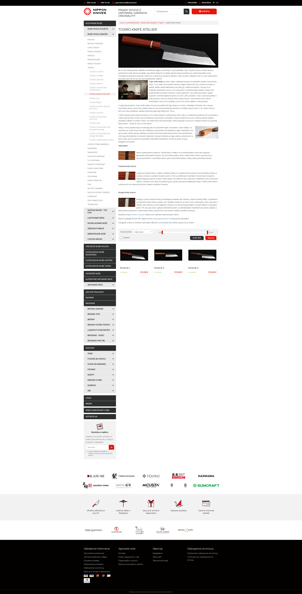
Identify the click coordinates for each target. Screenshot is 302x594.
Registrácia (206, 3)
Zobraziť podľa (125, 232)
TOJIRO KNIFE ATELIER (99, 94)
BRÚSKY (91, 319)
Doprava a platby (91, 560)
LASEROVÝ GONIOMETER (99, 330)
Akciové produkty (95, 292)
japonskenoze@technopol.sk (126, 3)
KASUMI (91, 40)
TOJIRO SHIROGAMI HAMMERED (98, 89)
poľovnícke (180, 101)
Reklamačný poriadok (93, 564)
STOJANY (91, 369)
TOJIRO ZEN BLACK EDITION (98, 118)
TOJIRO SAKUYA (96, 80)
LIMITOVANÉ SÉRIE (96, 218)
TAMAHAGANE (94, 60)
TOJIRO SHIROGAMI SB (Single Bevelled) (99, 135)
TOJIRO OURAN (96, 76)
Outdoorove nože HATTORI (99, 260)
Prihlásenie (192, 3)
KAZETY (91, 375)
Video (88, 398)
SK (214, 3)
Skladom (126, 237)
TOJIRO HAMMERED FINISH (101, 140)
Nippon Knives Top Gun (135, 214)
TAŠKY (90, 353)
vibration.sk (168, 592)
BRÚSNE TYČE (94, 314)
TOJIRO (91, 68)
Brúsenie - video (96, 335)
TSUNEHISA (93, 204)
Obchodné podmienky (94, 553)
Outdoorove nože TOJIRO (98, 266)
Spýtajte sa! (91, 417)
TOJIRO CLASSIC (96, 72)
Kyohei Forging (95, 44)
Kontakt (122, 553)
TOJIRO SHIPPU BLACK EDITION (99, 107)
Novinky (90, 298)
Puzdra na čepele (97, 359)
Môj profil (157, 557)
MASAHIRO (92, 152)
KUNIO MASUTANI (95, 168)
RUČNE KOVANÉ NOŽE (97, 223)
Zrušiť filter (197, 238)
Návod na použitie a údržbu (130, 564)
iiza (89, 184)
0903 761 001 (105, 3)
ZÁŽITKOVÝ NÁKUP (96, 228)
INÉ (89, 391)
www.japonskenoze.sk (161, 218)
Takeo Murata (94, 52)
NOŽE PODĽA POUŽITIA (98, 29)
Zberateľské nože (97, 234)
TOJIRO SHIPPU (96, 113)
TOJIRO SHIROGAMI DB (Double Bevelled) (99, 128)
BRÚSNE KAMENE (95, 309)
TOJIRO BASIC (95, 102)
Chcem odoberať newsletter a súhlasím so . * (100, 453)
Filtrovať (211, 238)
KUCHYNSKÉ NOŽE (94, 23)
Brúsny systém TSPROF (99, 325)
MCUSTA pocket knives (99, 192)
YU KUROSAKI (94, 160)
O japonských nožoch (128, 560)
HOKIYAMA (92, 176)
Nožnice (92, 385)
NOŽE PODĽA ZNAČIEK (98, 34)
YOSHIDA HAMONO (96, 156)
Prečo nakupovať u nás (97, 410)
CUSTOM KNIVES (95, 239)
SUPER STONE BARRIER (98, 144)
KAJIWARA (92, 148)
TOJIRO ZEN (94, 123)
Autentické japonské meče (99, 279)
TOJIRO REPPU (96, 84)
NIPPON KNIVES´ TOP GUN (97, 211)
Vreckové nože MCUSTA (97, 246)
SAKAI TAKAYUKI (95, 180)
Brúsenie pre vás (96, 341)
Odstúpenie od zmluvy (94, 568)
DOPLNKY (90, 348)
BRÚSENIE (90, 303)
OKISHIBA (92, 172)
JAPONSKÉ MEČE (95, 285)
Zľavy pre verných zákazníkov (97, 571)
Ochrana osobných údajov (95, 557)
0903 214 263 (91, 3)
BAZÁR (89, 404)
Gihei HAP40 (93, 48)
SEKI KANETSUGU (95, 200)
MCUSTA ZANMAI (95, 188)
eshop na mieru (151, 592)
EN (217, 3)
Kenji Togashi (94, 64)
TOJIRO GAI (94, 98)
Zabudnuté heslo (160, 560)
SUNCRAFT (92, 196)
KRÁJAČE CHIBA (95, 380)
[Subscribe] (111, 447)
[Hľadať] (186, 11)
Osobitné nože (93, 274)
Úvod (122, 23)
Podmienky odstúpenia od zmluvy (202, 553)
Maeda (91, 56)
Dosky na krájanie (97, 364)
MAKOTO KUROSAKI (96, 164)
